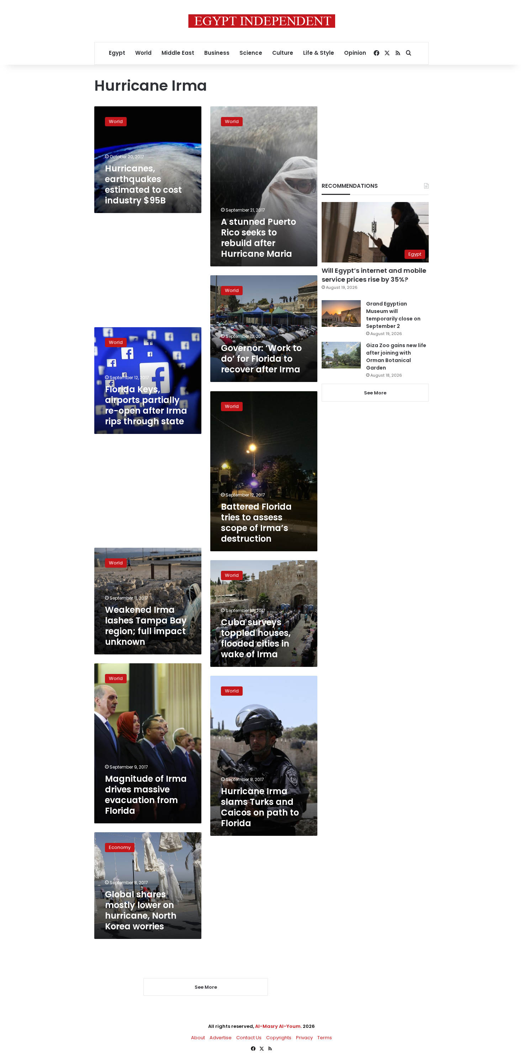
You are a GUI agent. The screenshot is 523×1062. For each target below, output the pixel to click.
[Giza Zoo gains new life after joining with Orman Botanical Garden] (341, 355)
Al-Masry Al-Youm (278, 1026)
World (143, 53)
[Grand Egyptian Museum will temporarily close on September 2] (341, 313)
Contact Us (249, 1037)
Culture (282, 53)
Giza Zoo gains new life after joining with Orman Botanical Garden (396, 356)
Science (250, 53)
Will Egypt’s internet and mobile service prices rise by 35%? (374, 275)
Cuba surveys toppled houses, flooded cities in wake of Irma (256, 638)
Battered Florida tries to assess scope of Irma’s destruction (256, 523)
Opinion (355, 53)
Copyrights (278, 1037)
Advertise (221, 1037)
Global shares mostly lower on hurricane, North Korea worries (140, 910)
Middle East (178, 53)
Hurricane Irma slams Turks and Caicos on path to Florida (260, 807)
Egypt (117, 53)
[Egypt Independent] (261, 21)
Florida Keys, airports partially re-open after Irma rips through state (146, 405)
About (198, 1037)
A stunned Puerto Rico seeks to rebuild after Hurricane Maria (258, 238)
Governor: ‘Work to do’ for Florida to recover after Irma (261, 358)
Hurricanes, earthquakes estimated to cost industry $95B (143, 184)
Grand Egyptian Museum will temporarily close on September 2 (393, 315)
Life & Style (318, 53)
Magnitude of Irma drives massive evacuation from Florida (146, 795)
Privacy (304, 1037)
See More (375, 392)
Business (216, 53)
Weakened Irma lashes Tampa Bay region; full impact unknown (146, 626)
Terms (324, 1037)
